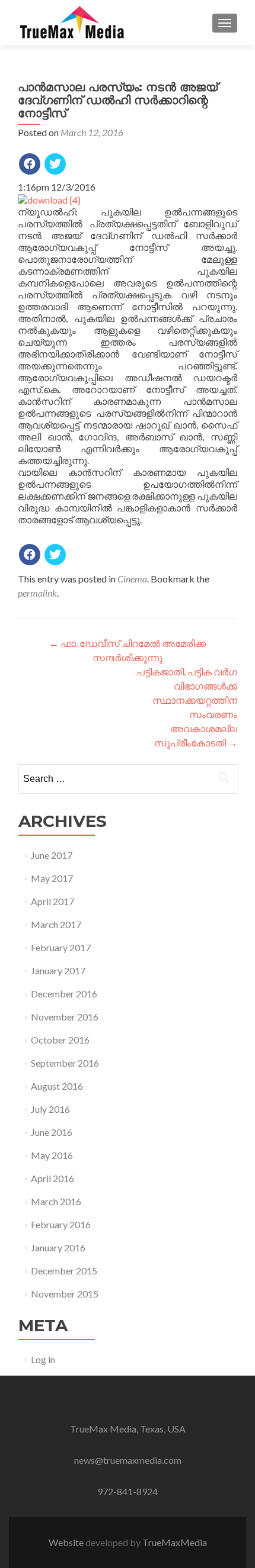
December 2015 (64, 1270)
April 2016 (52, 1178)
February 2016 (61, 1224)
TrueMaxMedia (174, 1542)
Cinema (132, 578)
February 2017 (61, 947)
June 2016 (51, 1132)
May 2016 (52, 1155)
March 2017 (56, 924)
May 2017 (52, 878)
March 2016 (56, 1201)
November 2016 (64, 1016)
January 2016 (58, 1247)
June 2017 (51, 855)
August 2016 (57, 1086)
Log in (43, 1359)
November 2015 (64, 1293)
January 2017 (58, 970)
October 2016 (60, 1039)
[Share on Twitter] (55, 164)
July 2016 (50, 1109)
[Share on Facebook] (29, 164)
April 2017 (52, 901)
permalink (37, 592)
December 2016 (64, 993)
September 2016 (65, 1062)
